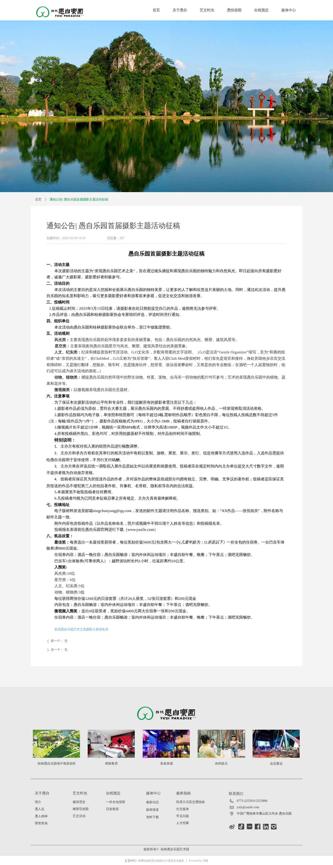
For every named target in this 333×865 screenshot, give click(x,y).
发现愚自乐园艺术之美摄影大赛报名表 (81, 629)
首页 (38, 199)
